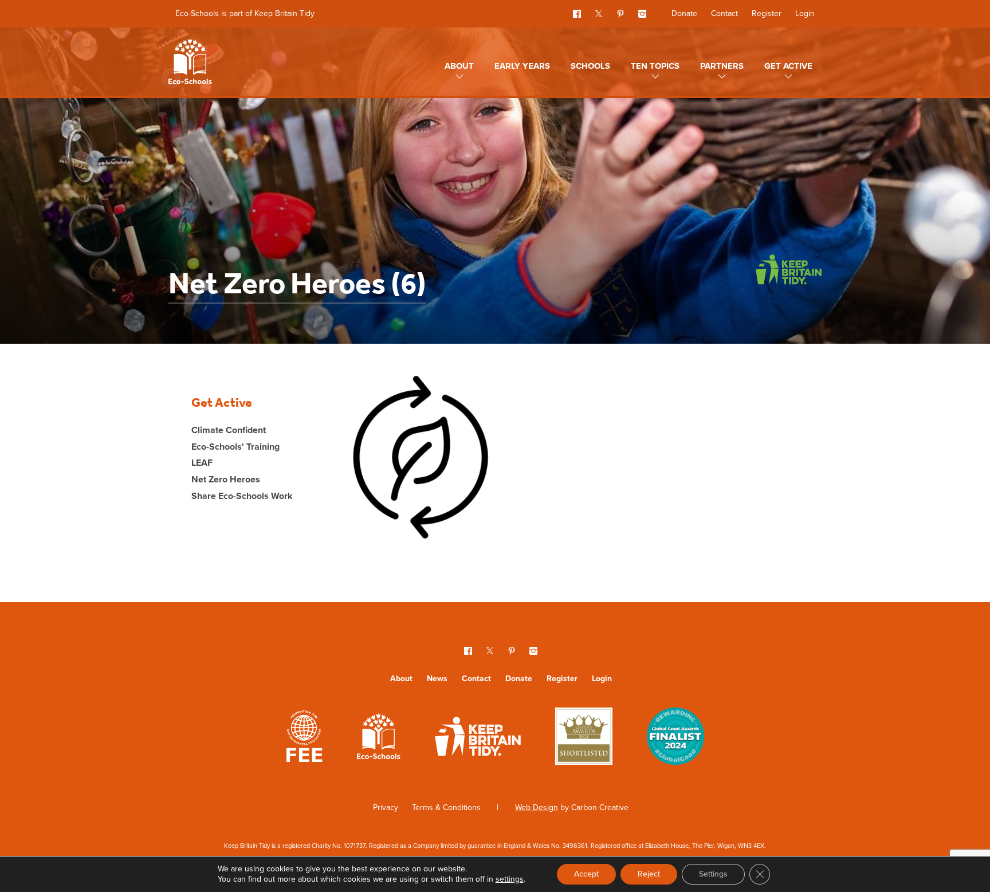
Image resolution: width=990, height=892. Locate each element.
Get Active (788, 66)
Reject (649, 874)
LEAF (202, 462)
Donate (684, 13)
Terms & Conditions (446, 807)
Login (805, 13)
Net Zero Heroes (225, 479)
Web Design (536, 807)
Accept (586, 874)
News (437, 679)
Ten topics (655, 66)
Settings (713, 874)
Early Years (522, 66)
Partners (722, 66)
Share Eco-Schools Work (242, 495)
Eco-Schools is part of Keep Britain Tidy (245, 13)
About (459, 66)
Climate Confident (228, 430)
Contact (724, 13)
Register (766, 13)
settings (510, 879)
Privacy (385, 807)
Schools (590, 66)
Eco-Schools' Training (235, 446)
